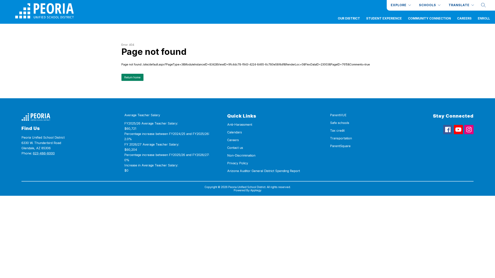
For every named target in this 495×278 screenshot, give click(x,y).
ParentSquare (340, 146)
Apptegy (255, 190)
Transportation (341, 138)
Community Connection (429, 18)
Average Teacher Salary (142, 115)
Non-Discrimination (241, 155)
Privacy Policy (237, 163)
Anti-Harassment (239, 124)
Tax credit (337, 130)
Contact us (235, 148)
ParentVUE (338, 115)
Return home (132, 77)
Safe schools (339, 123)
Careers (464, 18)
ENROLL (484, 18)
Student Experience (384, 18)
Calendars (234, 132)
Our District (349, 18)
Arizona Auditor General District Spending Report (263, 171)
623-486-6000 (44, 153)
